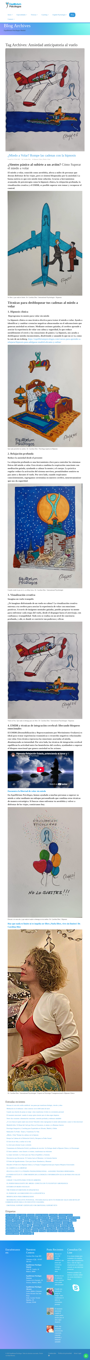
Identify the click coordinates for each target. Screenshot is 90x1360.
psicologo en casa (25, 1228)
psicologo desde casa (12, 1228)
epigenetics (62, 1217)
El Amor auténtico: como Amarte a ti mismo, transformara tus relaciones (29, 1151)
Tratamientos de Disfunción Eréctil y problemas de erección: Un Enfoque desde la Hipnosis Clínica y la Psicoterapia (43, 1148)
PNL (30, 1225)
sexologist (35, 1231)
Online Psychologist (12, 1225)
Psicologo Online (50, 1228)
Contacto (11, 19)
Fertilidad (9, 1220)
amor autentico (10, 1215)
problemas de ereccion (40, 1225)
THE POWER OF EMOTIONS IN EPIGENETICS (23, 1190)
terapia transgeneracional (66, 1231)
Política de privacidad (65, 1353)
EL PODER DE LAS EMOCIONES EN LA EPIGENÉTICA (26, 1193)
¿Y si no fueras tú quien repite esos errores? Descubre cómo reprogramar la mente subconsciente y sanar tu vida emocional (45, 1122)
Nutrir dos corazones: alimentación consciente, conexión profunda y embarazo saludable (34, 1118)
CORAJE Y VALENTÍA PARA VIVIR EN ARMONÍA (24, 1180)
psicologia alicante (54, 1225)
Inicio (10, 15)
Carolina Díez (27, 159)
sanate (71, 1228)
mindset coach (67, 1223)
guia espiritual (18, 1220)
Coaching (44, 15)
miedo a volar (28, 1223)
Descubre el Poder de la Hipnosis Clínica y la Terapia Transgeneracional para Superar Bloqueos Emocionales (40, 1165)
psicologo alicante (67, 1225)
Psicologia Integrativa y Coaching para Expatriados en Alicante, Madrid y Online (32, 1128)
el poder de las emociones (28, 1217)
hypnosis (73, 1220)
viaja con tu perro (25, 1233)
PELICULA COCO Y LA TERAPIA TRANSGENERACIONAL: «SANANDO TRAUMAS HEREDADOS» (40, 1171)
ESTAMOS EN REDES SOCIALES (18, 1187)
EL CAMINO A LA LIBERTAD (17, 1168)
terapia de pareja (52, 1231)
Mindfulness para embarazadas (52, 1223)
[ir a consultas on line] (76, 1288)
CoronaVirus (53, 1215)
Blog (72, 15)
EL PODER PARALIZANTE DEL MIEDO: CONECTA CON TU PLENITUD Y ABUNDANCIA (37, 1183)
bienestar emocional (42, 1215)
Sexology (42, 1231)
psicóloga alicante (62, 1228)
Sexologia (27, 1231)
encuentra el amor (43, 1217)
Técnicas (34, 15)
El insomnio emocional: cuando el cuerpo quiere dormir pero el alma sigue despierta (33, 1115)
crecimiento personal (12, 1217)
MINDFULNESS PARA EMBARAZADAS (20, 1196)
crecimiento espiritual (65, 1215)
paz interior (23, 1225)
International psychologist (14, 1223)
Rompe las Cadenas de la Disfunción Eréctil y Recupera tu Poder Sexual (29, 1138)
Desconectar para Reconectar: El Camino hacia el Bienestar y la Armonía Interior (32, 1158)
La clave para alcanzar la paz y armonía (19, 1145)
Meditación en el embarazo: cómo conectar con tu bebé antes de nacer (28, 1108)
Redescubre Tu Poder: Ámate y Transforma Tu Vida (23, 1132)
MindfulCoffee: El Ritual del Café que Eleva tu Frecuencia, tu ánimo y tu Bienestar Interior (35, 1125)
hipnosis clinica (35, 1220)
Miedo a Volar (46, 159)
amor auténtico (21, 1215)
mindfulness (37, 1223)
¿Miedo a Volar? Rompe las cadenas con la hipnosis (42, 155)
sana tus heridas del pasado (14, 1231)
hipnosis (26, 1220)
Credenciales (52, 1353)
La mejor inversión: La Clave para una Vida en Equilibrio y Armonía (28, 1155)
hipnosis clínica (46, 1220)
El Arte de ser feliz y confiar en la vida (19, 1141)
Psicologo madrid (38, 1228)
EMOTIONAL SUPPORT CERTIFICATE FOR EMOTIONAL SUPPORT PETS (32, 1205)
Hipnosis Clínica (38, 159)
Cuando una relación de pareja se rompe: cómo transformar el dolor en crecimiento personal (35, 1112)
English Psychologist (59, 15)
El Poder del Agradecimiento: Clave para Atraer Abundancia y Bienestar (29, 1161)
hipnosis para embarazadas (61, 1220)
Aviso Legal (77, 1353)
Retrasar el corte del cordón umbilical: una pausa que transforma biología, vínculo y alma (34, 1105)
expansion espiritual (73, 1217)
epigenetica (53, 1217)
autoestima (31, 1215)
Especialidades (21, 15)
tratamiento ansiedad (12, 1233)
